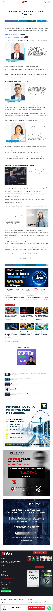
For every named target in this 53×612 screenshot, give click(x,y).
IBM (23, 253)
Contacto (3, 602)
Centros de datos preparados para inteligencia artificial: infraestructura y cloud (26, 393)
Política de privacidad (18, 599)
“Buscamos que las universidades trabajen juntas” (20, 378)
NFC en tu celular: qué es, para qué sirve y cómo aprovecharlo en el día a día (11, 317)
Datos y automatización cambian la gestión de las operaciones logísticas (26, 333)
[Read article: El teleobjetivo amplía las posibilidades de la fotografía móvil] (27, 310)
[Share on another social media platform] (47, 21)
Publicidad (10, 599)
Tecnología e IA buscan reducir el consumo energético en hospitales (41, 333)
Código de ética (4, 600)
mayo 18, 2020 (25, 17)
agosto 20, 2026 (23, 336)
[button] (28, 578)
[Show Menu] (3, 2)
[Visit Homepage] (24, 2)
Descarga (23, 34)
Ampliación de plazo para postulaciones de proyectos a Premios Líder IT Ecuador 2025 (28, 373)
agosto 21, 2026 (8, 319)
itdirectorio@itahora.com (6, 587)
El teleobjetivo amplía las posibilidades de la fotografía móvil (26, 317)
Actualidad (8, 312)
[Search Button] (45, 2)
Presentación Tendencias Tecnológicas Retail (14, 37)
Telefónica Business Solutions (38, 253)
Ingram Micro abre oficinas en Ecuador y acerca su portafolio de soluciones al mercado (28, 383)
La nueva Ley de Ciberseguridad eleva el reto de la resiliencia (23, 388)
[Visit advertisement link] (26, 280)
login (9, 341)
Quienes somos (4, 599)
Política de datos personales (14, 600)
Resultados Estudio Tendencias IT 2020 (13, 34)
